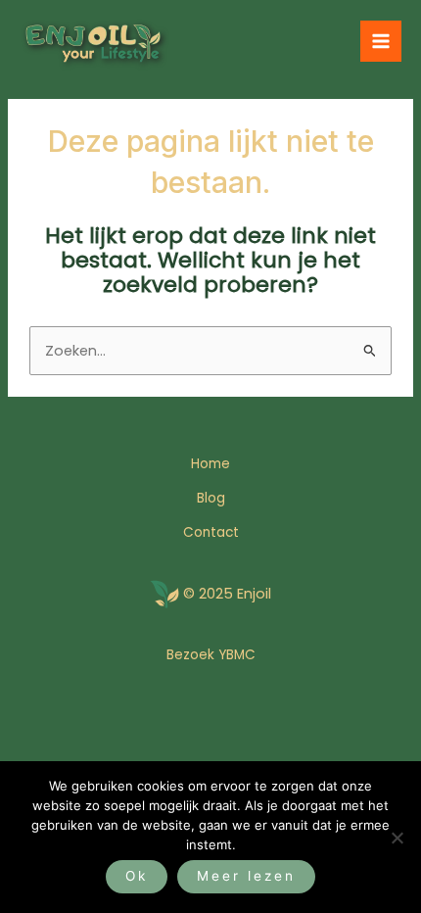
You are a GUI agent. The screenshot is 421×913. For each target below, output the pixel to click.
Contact (211, 532)
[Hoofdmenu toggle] (380, 41)
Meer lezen (246, 876)
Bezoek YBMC (211, 655)
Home (210, 464)
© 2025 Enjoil (227, 593)
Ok (136, 876)
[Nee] (396, 837)
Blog (211, 498)
